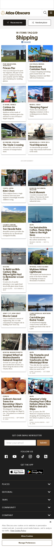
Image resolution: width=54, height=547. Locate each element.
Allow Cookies (27, 536)
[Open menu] (51, 13)
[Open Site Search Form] (45, 12)
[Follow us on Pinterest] (38, 456)
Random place (41, 23)
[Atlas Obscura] (16, 13)
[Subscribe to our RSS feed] (45, 456)
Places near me (16, 23)
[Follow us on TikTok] (22, 457)
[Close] (50, 522)
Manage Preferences (27, 543)
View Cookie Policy (18, 531)
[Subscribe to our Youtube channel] (14, 456)
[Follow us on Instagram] (30, 456)
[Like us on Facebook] (6, 456)
